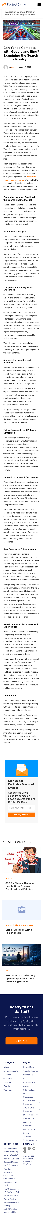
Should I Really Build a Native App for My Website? (11, 1151)
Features (7, 1075)
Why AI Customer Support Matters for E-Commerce (11, 1162)
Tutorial (6, 1086)
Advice (9, 878)
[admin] (5, 67)
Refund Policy (29, 1067)
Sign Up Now (21, 1041)
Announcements (10, 1071)
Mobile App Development (23, 925)
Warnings (7, 1090)
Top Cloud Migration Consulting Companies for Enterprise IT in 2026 (10, 1177)
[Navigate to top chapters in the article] (40, 12)
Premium (7, 1082)
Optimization (8, 1078)
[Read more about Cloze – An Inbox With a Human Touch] (21, 910)
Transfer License (30, 1071)
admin (14, 67)
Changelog (28, 1075)
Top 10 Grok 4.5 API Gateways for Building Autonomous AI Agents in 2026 (11, 1205)
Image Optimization (28, 1095)
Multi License (29, 1082)
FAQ (25, 1078)
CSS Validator (29, 1090)
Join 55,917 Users (22, 815)
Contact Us (28, 1086)
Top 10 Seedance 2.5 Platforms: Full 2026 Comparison (11, 1192)
